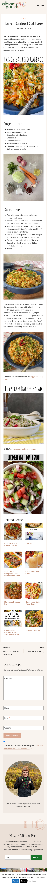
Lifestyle (23, 18)
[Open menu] (43, 5)
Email (7, 718)
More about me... (25, 806)
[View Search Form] (38, 5)
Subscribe (36, 857)
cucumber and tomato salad (24, 449)
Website (7, 728)
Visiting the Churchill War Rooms (11, 651)
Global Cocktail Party (36, 650)
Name (7, 708)
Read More (31, 881)
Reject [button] (23, 881)
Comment (8, 678)
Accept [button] (15, 881)
